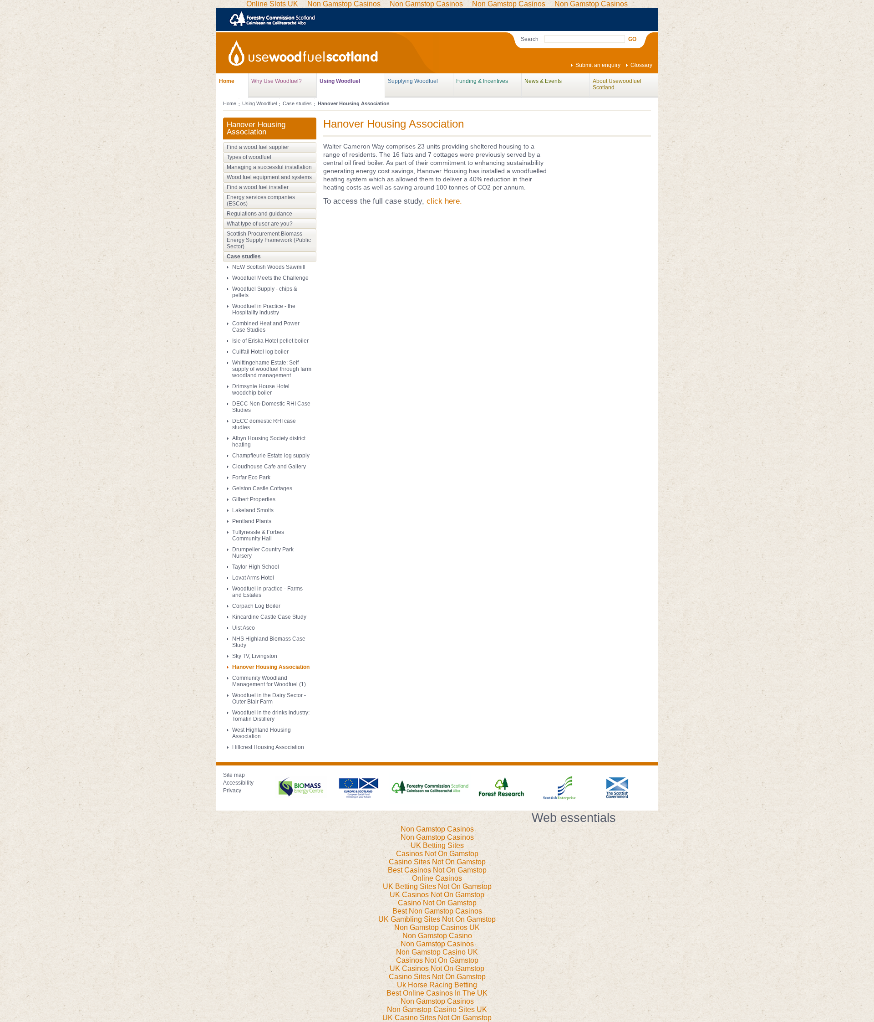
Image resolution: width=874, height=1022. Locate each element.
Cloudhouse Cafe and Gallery (269, 466)
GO (632, 39)
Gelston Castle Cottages (262, 488)
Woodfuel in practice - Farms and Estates (267, 591)
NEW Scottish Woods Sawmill (268, 267)
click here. (444, 201)
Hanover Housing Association (271, 667)
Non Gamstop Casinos (437, 829)
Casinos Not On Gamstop (437, 854)
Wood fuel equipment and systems (269, 177)
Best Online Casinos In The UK (437, 993)
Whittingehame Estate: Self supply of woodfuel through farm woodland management (271, 369)
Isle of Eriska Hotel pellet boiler (270, 341)
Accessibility (238, 783)
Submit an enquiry (597, 65)
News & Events (543, 81)
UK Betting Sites (437, 845)
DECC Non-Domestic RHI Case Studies (271, 407)
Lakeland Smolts (253, 510)
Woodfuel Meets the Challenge (270, 278)
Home (226, 81)
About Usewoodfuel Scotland (617, 84)
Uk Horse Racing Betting (437, 985)
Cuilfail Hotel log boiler (260, 352)
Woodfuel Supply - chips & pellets (264, 292)
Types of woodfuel (249, 157)
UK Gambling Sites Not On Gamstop (437, 919)
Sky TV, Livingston (254, 656)
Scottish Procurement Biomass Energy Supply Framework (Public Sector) (269, 240)
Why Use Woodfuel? (276, 81)
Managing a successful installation (269, 167)
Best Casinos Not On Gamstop (437, 870)
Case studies (297, 103)
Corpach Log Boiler (256, 606)
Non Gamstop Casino (437, 936)
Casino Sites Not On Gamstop (437, 862)
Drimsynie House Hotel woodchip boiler (261, 389)
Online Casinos (437, 878)
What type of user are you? (260, 224)
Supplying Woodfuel (413, 81)
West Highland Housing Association (261, 733)
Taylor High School (255, 567)
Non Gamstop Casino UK (437, 952)
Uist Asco (243, 628)
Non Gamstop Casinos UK (437, 927)
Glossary (641, 65)
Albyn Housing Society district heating (268, 441)
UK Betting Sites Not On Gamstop (437, 886)
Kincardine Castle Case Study (269, 617)
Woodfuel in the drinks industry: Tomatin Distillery (271, 715)
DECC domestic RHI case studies (264, 424)
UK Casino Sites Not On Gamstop (437, 1018)
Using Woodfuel (340, 81)
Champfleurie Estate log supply (271, 455)
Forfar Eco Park (251, 477)
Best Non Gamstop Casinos (437, 911)
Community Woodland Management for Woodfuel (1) (269, 681)
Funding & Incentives (482, 81)
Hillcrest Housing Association (268, 747)
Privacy (232, 790)
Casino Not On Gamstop (437, 903)
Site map (234, 775)
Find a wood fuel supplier (258, 147)
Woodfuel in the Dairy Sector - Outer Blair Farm (269, 698)
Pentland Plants (251, 521)
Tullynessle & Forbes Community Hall (258, 535)
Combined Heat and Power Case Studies (266, 326)
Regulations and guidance (259, 214)
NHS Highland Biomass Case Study (268, 642)
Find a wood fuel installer (258, 187)
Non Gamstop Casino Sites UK (437, 1009)
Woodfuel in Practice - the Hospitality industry (263, 309)
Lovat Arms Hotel (253, 578)
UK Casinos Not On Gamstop (437, 895)
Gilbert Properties (253, 499)
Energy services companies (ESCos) (261, 200)
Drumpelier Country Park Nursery (263, 552)
